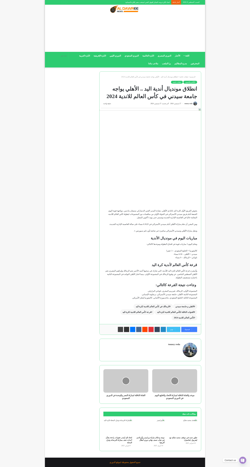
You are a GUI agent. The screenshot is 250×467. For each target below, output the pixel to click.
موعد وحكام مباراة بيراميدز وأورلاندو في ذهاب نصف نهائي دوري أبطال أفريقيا (151, 440)
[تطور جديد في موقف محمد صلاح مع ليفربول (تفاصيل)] (182, 427)
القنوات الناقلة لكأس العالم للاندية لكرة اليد (175, 312)
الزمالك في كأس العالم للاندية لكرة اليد (153, 306)
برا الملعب (166, 63)
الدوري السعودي (132, 56)
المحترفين (195, 63)
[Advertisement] (125, 33)
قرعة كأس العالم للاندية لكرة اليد (137, 312)
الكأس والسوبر (190, 82)
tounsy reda (188, 103)
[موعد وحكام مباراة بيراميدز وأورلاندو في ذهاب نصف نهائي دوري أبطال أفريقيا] (150, 427)
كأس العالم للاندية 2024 (184, 318)
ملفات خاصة (183, 77)
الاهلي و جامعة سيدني (184, 306)
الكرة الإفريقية (100, 56)
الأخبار (177, 56)
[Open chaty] (242, 460)
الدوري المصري (164, 56)
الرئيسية (192, 77)
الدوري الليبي (115, 56)
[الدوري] (125, 9)
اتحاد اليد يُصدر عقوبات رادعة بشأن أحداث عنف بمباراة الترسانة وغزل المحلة (119, 440)
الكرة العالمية (148, 56)
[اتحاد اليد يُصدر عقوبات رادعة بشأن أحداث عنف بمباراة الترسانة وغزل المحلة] (117, 427)
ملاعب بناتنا (153, 63)
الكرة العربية (84, 56)
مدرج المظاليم (180, 63)
